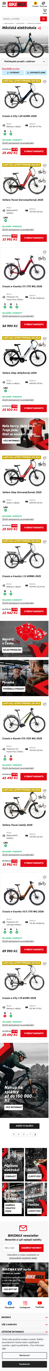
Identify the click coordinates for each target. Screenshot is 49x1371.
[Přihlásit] (35, 5)
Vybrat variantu (33, 151)
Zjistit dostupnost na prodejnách (18, 143)
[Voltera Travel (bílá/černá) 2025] (42, 172)
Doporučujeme (37, 73)
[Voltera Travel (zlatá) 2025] (42, 181)
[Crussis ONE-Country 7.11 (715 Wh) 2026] (42, 259)
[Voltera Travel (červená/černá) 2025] (42, 806)
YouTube (39, 1307)
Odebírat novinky (31, 1248)
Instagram (25, 1307)
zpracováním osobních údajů (23, 1258)
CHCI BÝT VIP (10, 1289)
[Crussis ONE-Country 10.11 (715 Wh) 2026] (42, 884)
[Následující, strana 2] (35, 1134)
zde (4, 1348)
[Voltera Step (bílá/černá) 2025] (42, 465)
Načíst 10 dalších (24, 1126)
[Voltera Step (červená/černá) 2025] (42, 345)
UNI (5, 217)
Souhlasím (24, 1364)
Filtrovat (14, 73)
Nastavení (24, 1355)
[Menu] (4, 5)
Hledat (43, 18)
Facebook (10, 1307)
